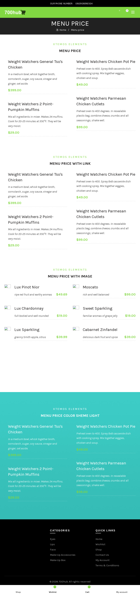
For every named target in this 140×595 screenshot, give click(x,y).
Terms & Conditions (107, 565)
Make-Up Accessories (62, 554)
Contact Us (102, 554)
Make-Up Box (57, 560)
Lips (52, 544)
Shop (99, 549)
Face (53, 549)
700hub (63, 581)
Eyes (52, 539)
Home (62, 29)
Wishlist (119, 11)
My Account (103, 560)
